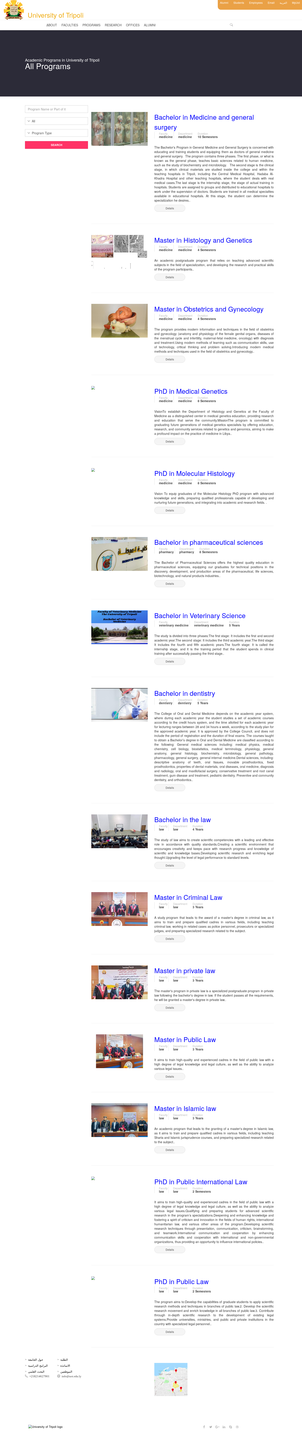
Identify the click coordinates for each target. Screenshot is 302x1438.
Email (271, 2)
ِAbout (51, 25)
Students (238, 2)
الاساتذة (65, 1365)
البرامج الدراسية (38, 1365)
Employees (256, 2)
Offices (133, 25)
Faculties (69, 25)
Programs (91, 25)
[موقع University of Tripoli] (177, 1379)
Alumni (224, 2)
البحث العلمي (36, 1371)
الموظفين (66, 1371)
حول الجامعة (35, 1359)
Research (113, 25)
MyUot (296, 2)
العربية (283, 2)
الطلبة (64, 1359)
